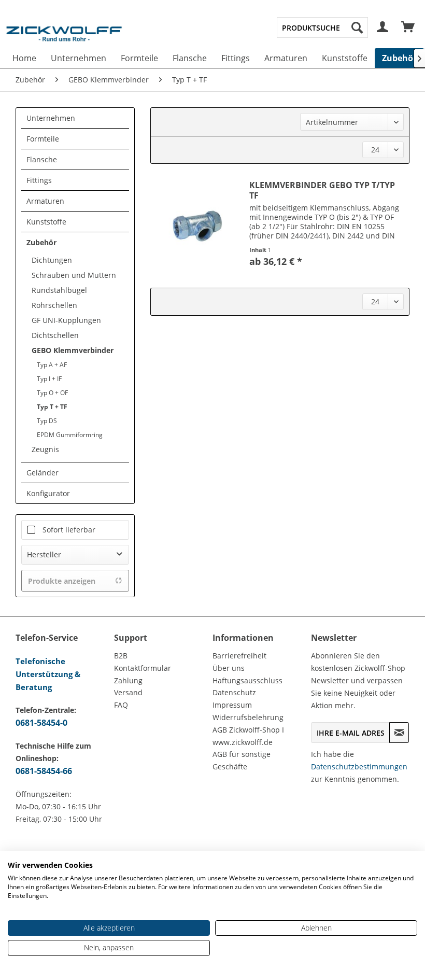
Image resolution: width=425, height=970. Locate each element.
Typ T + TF (52, 406)
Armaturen (45, 201)
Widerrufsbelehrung (248, 717)
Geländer (42, 472)
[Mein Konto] (383, 27)
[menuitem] (322, 27)
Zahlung (128, 680)
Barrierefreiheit (239, 655)
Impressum (232, 705)
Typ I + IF (49, 378)
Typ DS (47, 420)
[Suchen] (357, 27)
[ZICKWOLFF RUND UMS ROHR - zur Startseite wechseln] (64, 38)
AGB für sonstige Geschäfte (241, 760)
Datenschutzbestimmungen (359, 766)
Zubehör (41, 242)
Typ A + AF (52, 364)
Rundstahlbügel (59, 290)
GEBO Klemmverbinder (73, 350)
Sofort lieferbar (68, 530)
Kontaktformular (142, 668)
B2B (121, 655)
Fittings (39, 180)
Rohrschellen (54, 305)
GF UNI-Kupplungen (66, 320)
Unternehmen (50, 118)
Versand (128, 692)
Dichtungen (52, 260)
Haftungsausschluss (247, 680)
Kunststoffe (46, 222)
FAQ (121, 705)
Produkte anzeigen (61, 581)
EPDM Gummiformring (70, 434)
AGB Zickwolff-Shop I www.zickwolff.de (248, 736)
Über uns (228, 668)
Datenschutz (234, 692)
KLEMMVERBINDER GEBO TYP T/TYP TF (322, 190)
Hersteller (44, 554)
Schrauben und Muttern (74, 275)
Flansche (41, 159)
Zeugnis (45, 449)
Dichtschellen (55, 335)
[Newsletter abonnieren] (399, 732)
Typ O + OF (52, 392)
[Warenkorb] (408, 27)
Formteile (42, 139)
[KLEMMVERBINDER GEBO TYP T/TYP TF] (197, 226)
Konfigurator (48, 493)
